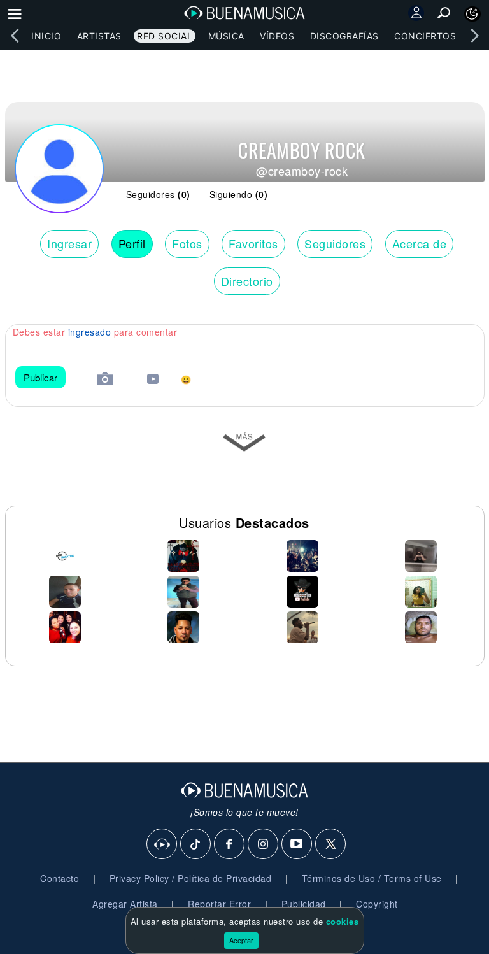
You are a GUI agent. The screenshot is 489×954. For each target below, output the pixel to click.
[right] (474, 35)
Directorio (247, 281)
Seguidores (334, 243)
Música (226, 36)
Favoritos (253, 243)
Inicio (46, 36)
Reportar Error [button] (219, 903)
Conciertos (425, 36)
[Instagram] (263, 844)
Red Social (164, 36)
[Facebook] (230, 844)
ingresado (89, 331)
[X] (331, 844)
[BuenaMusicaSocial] (162, 844)
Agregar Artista (125, 903)
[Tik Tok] (196, 844)
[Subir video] (152, 380)
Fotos (187, 243)
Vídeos (277, 36)
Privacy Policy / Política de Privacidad (191, 878)
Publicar (40, 377)
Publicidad (303, 903)
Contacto (59, 878)
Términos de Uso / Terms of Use (372, 878)
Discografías (344, 36)
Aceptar (241, 940)
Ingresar (69, 243)
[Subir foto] (105, 380)
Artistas (99, 36)
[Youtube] (297, 844)
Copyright (377, 903)
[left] (14, 35)
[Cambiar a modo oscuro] (472, 14)
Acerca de (419, 243)
